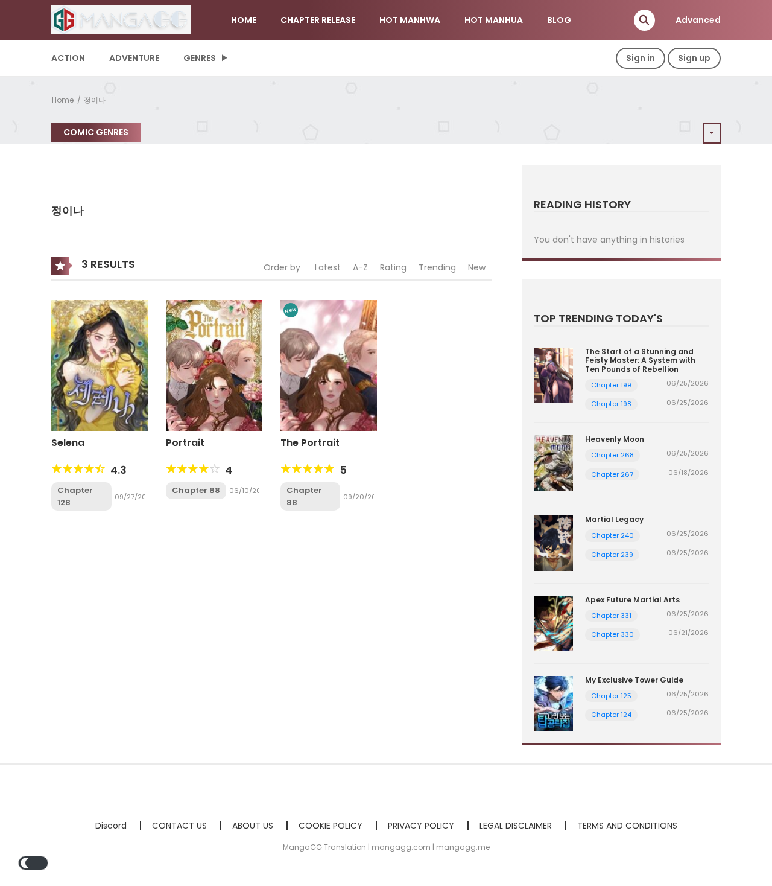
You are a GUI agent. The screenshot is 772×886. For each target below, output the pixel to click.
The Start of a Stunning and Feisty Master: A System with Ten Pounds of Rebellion (640, 360)
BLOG (559, 20)
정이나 (95, 100)
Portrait (185, 443)
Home (63, 100)
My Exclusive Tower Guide (634, 680)
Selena (67, 443)
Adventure (134, 58)
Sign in (640, 58)
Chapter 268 (612, 455)
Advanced (698, 20)
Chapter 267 (612, 474)
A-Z (360, 267)
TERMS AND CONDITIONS (627, 826)
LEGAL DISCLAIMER (515, 826)
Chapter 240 (612, 535)
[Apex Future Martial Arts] (553, 622)
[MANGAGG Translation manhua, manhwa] (121, 19)
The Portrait (310, 443)
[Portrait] (214, 365)
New (477, 267)
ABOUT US (252, 826)
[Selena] (99, 365)
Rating (393, 267)
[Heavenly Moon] (553, 462)
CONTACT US (179, 826)
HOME (243, 20)
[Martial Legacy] (553, 543)
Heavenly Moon (614, 439)
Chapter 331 (611, 615)
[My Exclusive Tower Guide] (553, 702)
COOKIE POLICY (330, 826)
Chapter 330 (612, 634)
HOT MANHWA (409, 20)
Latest (328, 267)
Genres (199, 58)
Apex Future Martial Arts (632, 599)
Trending (437, 267)
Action (68, 58)
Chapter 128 (75, 496)
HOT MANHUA (493, 20)
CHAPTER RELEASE (317, 20)
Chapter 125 (611, 696)
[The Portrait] (328, 365)
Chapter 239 (612, 554)
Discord (111, 826)
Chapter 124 (611, 714)
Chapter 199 (611, 385)
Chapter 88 (196, 490)
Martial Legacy (614, 519)
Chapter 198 (611, 404)
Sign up (694, 58)
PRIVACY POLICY (421, 826)
